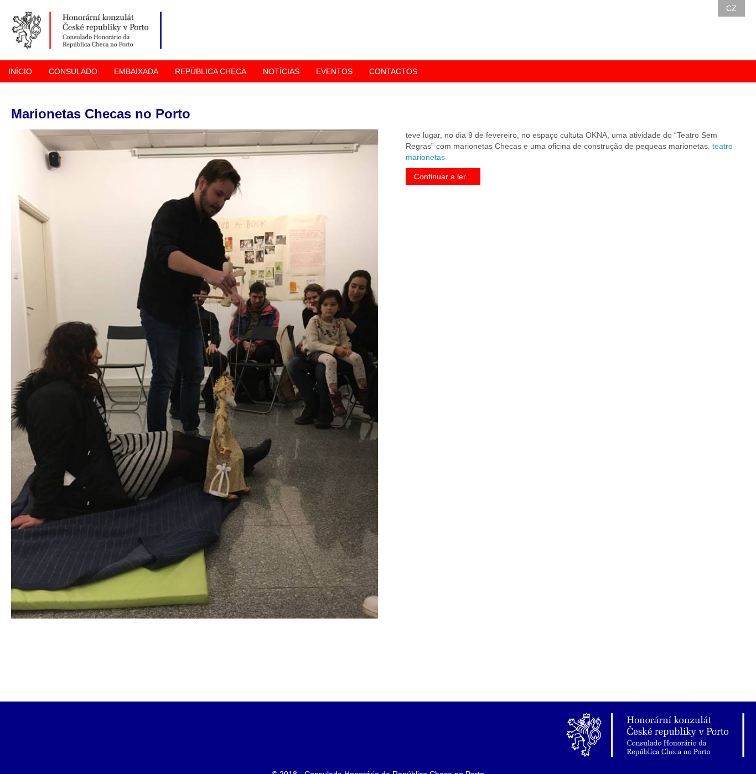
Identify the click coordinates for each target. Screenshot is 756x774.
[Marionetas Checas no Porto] (194, 374)
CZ (731, 8)
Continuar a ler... (443, 176)
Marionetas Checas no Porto (100, 113)
